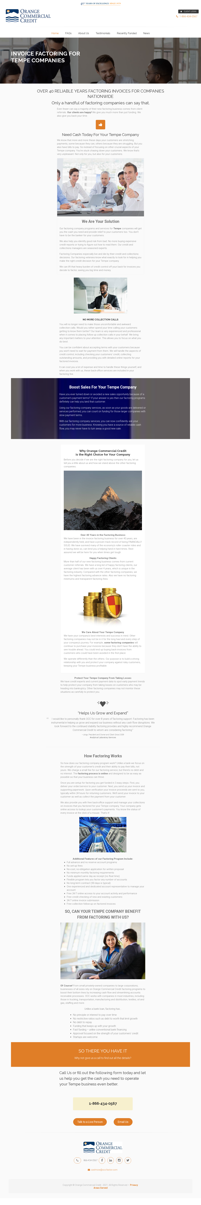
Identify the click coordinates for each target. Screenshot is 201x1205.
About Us (83, 33)
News (146, 33)
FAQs (68, 33)
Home (55, 33)
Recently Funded (127, 33)
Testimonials (103, 33)
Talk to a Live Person (90, 1121)
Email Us (123, 1121)
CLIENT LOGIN (189, 11)
